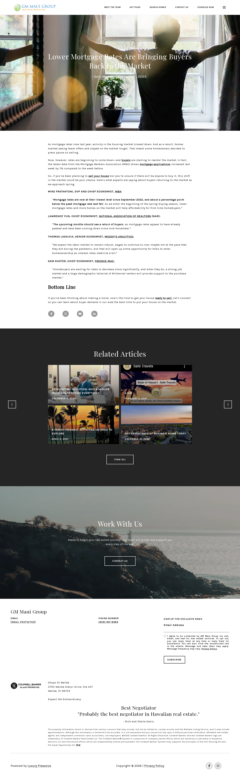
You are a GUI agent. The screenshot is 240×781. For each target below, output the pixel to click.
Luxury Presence (39, 766)
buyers (126, 160)
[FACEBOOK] (209, 766)
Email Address (174, 625)
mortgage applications (155, 164)
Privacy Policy (209, 649)
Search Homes (158, 7)
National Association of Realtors (125, 216)
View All (120, 459)
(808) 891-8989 (108, 622)
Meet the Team (112, 7)
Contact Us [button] (120, 561)
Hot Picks (135, 7)
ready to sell (163, 298)
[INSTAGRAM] (218, 766)
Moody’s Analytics (119, 236)
